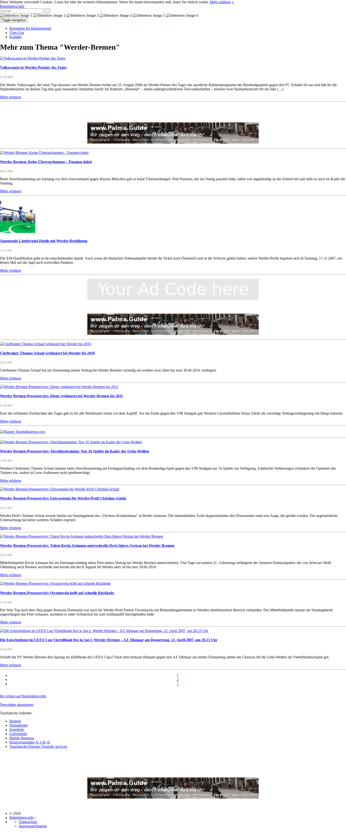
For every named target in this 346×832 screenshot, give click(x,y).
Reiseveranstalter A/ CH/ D (29, 742)
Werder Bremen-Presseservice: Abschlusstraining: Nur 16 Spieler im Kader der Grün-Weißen (74, 451)
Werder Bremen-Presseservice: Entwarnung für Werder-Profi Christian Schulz (63, 498)
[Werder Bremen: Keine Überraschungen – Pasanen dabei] (44, 153)
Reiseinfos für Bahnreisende (30, 28)
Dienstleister (18, 725)
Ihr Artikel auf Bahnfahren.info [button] (23, 696)
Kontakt (15, 37)
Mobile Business (21, 738)
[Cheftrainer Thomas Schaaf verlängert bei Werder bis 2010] (45, 344)
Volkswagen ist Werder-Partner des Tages (33, 67)
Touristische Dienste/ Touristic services (38, 746)
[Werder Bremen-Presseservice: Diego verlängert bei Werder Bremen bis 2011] (59, 387)
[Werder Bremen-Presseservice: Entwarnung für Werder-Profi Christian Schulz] (59, 489)
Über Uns (16, 33)
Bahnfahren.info (12, 6)
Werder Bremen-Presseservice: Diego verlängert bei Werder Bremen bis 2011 (61, 396)
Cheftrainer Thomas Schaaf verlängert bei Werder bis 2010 (47, 353)
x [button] (233, 2)
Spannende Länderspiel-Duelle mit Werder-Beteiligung (43, 241)
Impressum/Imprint (33, 826)
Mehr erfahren (220, 2)
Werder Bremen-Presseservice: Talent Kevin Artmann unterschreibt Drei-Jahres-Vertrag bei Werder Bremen (87, 546)
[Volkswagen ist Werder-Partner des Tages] (32, 58)
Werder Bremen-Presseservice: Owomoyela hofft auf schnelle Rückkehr (57, 593)
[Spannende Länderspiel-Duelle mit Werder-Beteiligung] (17, 232)
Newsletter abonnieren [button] (16, 705)
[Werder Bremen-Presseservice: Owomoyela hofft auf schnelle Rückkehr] (55, 583)
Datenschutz (28, 822)
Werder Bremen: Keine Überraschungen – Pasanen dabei (46, 162)
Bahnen (15, 721)
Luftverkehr (18, 734)
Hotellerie (16, 730)
